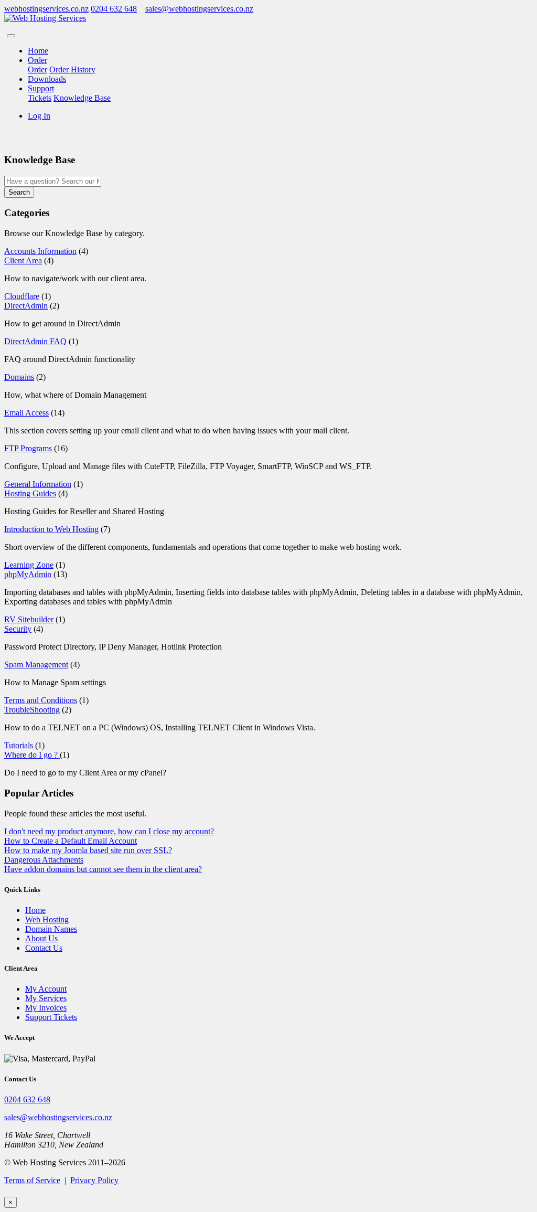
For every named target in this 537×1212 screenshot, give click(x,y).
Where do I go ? (32, 754)
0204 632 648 (114, 8)
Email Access (26, 412)
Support (41, 88)
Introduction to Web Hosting (51, 529)
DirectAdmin (26, 305)
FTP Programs (28, 448)
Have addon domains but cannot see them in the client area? (103, 869)
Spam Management (36, 664)
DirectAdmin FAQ (35, 341)
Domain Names (51, 928)
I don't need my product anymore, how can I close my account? (109, 831)
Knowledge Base (82, 97)
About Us (41, 938)
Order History (72, 69)
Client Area (23, 260)
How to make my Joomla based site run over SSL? (88, 850)
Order (37, 60)
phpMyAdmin (27, 574)
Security (17, 628)
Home (38, 50)
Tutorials (18, 745)
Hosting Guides (30, 493)
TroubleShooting (32, 709)
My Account (46, 988)
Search (19, 192)
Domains (19, 377)
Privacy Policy (94, 1180)
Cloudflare (21, 296)
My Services (46, 998)
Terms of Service (32, 1180)
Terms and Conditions (40, 700)
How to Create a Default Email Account (70, 840)
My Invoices (46, 1007)
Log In (39, 115)
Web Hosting (47, 919)
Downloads (47, 79)
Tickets (39, 97)
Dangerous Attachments (43, 859)
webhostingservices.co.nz (46, 8)
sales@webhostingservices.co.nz (199, 8)
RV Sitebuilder (28, 619)
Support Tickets (51, 1017)
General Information (37, 484)
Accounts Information (40, 251)
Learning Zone (28, 564)
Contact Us (43, 947)
